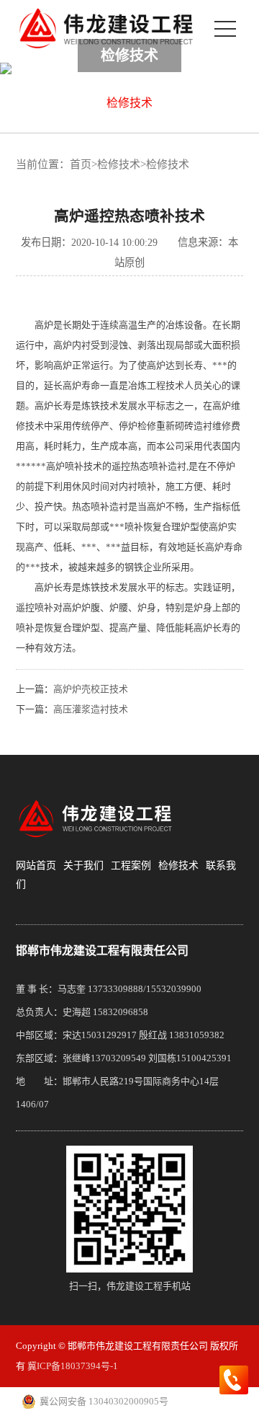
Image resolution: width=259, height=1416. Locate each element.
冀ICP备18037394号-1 (72, 1365)
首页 (80, 164)
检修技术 (129, 103)
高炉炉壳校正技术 (90, 688)
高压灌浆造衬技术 (90, 709)
